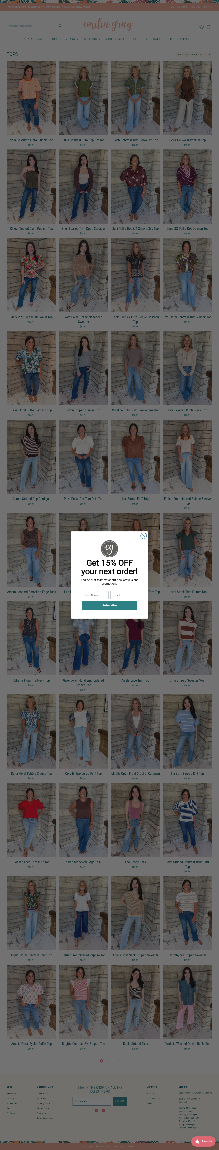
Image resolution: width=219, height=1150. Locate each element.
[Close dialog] (144, 536)
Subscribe (109, 605)
